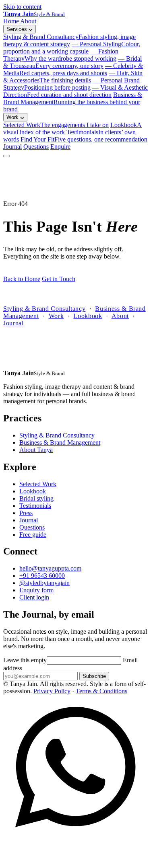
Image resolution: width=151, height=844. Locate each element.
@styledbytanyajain (44, 582)
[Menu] (6, 156)
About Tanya (36, 449)
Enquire (60, 146)
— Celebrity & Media (73, 69)
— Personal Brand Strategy (71, 84)
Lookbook (87, 315)
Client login (34, 597)
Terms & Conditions (101, 691)
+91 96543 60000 (42, 575)
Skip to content (22, 6)
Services (17, 29)
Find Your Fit (84, 139)
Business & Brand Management (72, 102)
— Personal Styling (71, 48)
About (28, 21)
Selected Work (56, 124)
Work (13, 117)
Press (26, 512)
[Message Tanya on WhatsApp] (75, 837)
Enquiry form (36, 590)
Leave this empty (25, 660)
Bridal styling (36, 498)
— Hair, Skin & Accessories (73, 77)
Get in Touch (58, 278)
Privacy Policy (51, 691)
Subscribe (94, 676)
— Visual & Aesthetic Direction (75, 91)
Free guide (32, 534)
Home (11, 21)
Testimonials (35, 505)
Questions (36, 146)
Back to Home (21, 278)
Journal (12, 146)
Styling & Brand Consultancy (69, 40)
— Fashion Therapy (60, 55)
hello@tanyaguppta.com (50, 568)
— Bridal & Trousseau (72, 62)
